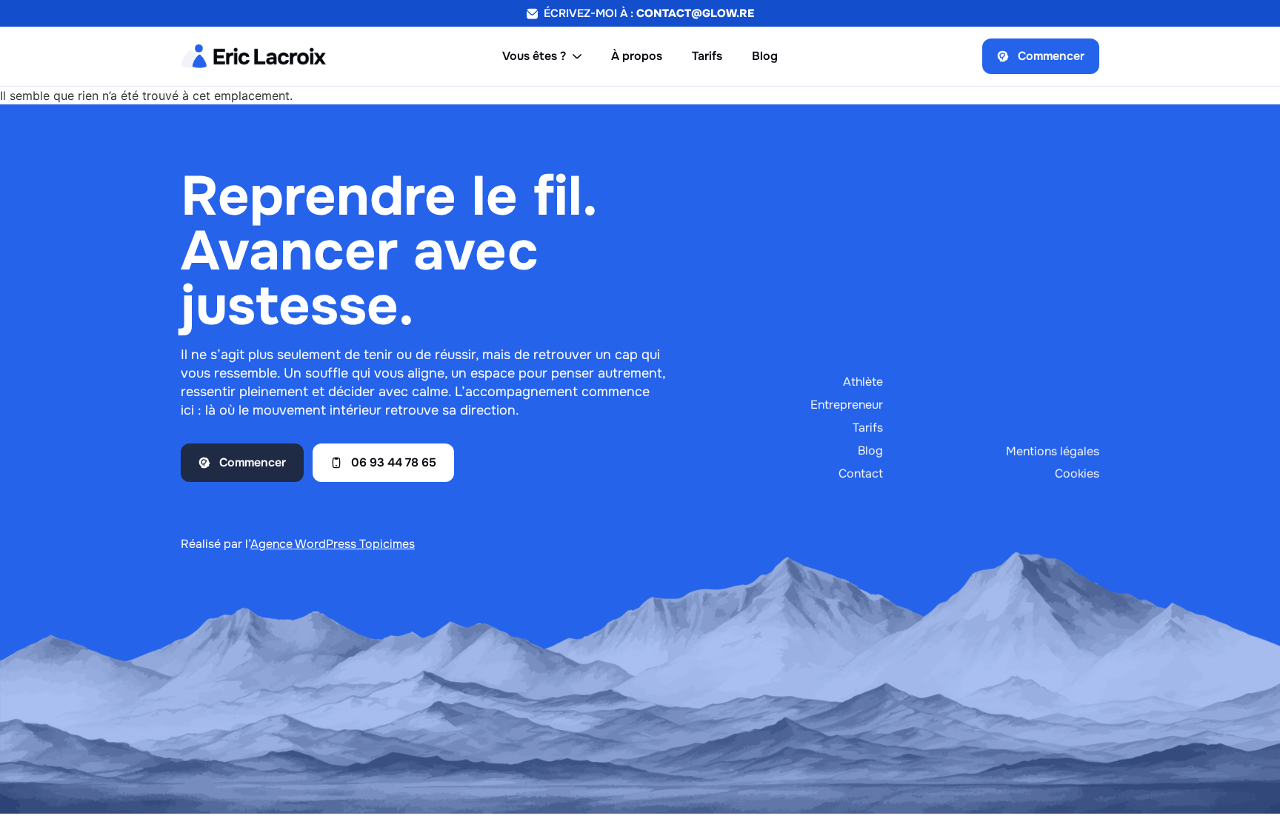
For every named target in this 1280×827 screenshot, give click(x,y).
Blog (870, 450)
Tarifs (868, 427)
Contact (861, 473)
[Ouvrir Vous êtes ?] (577, 56)
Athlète (863, 381)
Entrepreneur (846, 404)
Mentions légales (1052, 451)
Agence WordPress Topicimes (332, 544)
